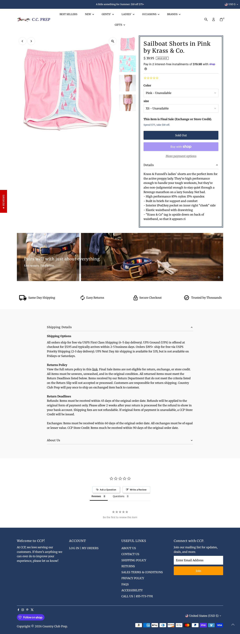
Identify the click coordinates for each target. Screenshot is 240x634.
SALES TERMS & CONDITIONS (142, 572)
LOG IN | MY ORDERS (84, 548)
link (95, 369)
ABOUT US (128, 548)
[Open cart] (221, 19)
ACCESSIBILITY (132, 590)
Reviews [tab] (96, 496)
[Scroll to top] (232, 624)
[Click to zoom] (113, 41)
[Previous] (23, 41)
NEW (88, 14)
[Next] (31, 41)
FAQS (125, 584)
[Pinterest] (27, 610)
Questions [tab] (118, 496)
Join (198, 571)
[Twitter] (32, 610)
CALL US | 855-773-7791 (137, 596)
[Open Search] (206, 19)
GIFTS (119, 24)
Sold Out (181, 135)
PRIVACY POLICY (132, 578)
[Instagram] (23, 610)
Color (147, 85)
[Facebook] (18, 610)
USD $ (232, 4)
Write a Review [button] (138, 489)
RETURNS (128, 566)
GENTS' (106, 14)
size (146, 101)
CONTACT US (130, 554)
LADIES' (127, 14)
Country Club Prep (55, 626)
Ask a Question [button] (108, 489)
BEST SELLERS (68, 14)
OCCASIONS (149, 14)
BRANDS (172, 14)
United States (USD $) (204, 615)
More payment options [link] (181, 156)
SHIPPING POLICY (133, 560)
